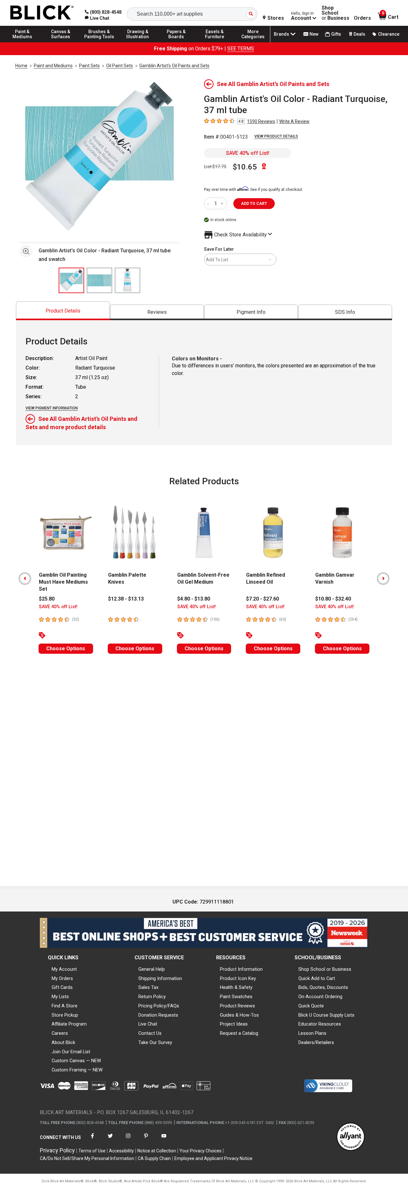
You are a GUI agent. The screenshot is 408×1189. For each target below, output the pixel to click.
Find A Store (64, 1006)
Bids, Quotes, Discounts (323, 987)
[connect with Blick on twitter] (110, 1140)
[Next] (383, 578)
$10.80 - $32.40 (333, 599)
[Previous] (24, 578)
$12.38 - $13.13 (126, 599)
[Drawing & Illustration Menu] (137, 42)
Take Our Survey (155, 1042)
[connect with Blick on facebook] (92, 1140)
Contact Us (150, 1033)
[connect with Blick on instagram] (128, 1140)
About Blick (63, 1042)
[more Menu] (253, 42)
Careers (60, 1033)
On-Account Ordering (320, 996)
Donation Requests (158, 1015)
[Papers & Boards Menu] (176, 42)
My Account (64, 969)
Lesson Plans (312, 1033)
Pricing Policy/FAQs (158, 1006)
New (314, 34)
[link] (97, 18)
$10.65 (245, 166)
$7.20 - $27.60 (262, 599)
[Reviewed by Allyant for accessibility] (350, 1137)
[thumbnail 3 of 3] (127, 280)
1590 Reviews (261, 121)
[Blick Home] (42, 13)
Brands (281, 34)
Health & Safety (236, 987)
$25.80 (47, 599)
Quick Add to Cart (316, 978)
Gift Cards (62, 987)
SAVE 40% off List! (247, 153)
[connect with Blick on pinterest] (146, 1140)
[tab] (63, 310)
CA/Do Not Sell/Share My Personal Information (87, 1158)
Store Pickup (65, 1015)
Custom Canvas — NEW (76, 1060)
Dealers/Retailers (316, 1042)
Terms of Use (92, 1150)
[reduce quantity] (209, 203)
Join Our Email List (71, 1052)
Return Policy (152, 996)
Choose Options (65, 648)
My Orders (62, 978)
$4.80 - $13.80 (193, 599)
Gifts (336, 34)
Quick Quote (311, 1006)
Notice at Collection (156, 1150)
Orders (362, 18)
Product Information (241, 969)
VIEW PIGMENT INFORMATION (52, 408)
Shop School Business (335, 13)
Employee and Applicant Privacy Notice (213, 1158)
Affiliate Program (69, 1024)
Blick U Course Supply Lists (326, 1015)
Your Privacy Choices (200, 1150)
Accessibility (121, 1150)
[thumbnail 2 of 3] (99, 280)
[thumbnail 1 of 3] (71, 280)
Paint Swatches (236, 996)
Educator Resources (319, 1024)
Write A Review (294, 121)
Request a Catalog (239, 1033)
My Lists (60, 996)
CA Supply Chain (154, 1158)
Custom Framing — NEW (77, 1070)
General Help (151, 969)
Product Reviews (237, 1006)
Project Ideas (234, 1024)
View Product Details (276, 136)
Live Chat (147, 1024)
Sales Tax (148, 987)
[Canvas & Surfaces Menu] (61, 42)
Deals (359, 34)
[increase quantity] (223, 203)
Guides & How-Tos (239, 1015)
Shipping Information (160, 978)
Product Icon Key (238, 978)
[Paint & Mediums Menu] (22, 42)
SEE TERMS (240, 49)
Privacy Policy (57, 1150)
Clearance (388, 34)
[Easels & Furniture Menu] (214, 42)
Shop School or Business (324, 969)
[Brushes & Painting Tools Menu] (99, 42)
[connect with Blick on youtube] (163, 1140)
